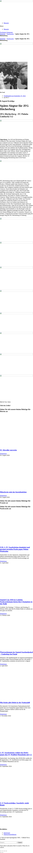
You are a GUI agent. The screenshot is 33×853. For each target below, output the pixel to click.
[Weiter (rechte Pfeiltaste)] (2, 852)
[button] (16, 26)
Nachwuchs (10, 34)
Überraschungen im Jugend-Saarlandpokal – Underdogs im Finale (16, 653)
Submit (20, 842)
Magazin (6, 23)
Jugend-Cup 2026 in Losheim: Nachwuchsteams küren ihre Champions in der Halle (16, 602)
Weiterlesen (3, 453)
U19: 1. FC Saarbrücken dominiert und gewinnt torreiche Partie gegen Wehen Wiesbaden (15, 549)
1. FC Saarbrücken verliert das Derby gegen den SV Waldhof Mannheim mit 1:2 (16, 754)
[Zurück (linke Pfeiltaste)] (0, 852)
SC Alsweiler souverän (8, 450)
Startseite (2, 34)
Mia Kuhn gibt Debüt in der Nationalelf (15, 702)
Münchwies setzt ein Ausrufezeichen (13, 492)
